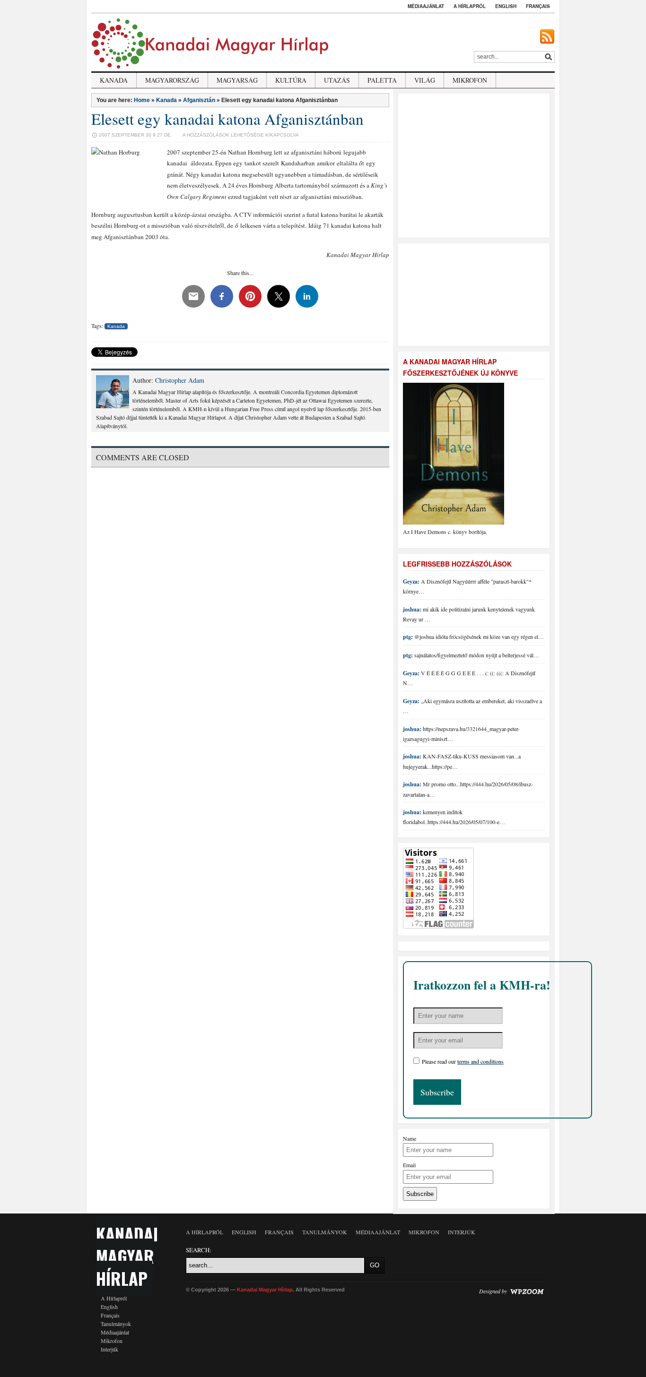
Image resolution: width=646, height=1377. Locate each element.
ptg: (408, 637)
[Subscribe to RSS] (547, 36)
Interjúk (109, 1349)
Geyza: (411, 581)
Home (142, 100)
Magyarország (172, 80)
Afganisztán (199, 100)
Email (409, 1165)
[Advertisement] (475, 164)
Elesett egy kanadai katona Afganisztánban (227, 118)
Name (409, 1138)
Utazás (337, 80)
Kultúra (290, 80)
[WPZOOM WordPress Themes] (526, 1291)
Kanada (114, 80)
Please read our (463, 1061)
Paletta (382, 80)
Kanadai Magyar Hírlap (127, 1256)
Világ (424, 80)
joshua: (412, 609)
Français (538, 6)
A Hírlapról (470, 6)
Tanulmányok (116, 1323)
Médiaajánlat (426, 6)
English (505, 6)
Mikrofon (470, 80)
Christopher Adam (179, 380)
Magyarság (237, 80)
